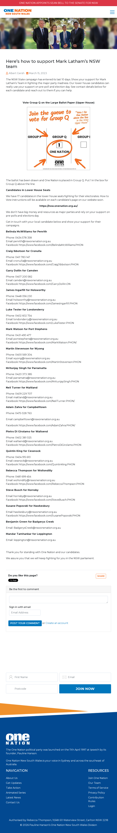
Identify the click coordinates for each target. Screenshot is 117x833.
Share (101, 576)
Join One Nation (98, 778)
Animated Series (16, 792)
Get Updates (13, 782)
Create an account (57, 623)
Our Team (94, 782)
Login (91, 806)
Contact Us (12, 802)
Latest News (13, 797)
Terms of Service (98, 787)
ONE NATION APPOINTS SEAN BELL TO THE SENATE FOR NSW (58, 3)
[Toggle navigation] (112, 12)
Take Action (13, 787)
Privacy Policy (96, 792)
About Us (11, 778)
